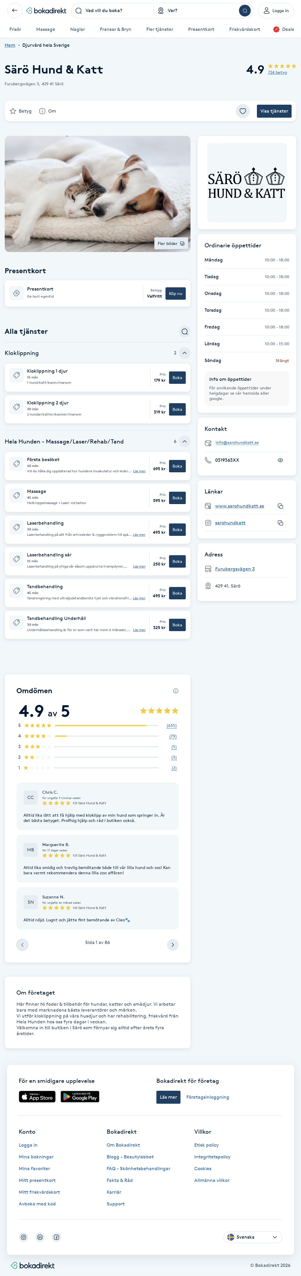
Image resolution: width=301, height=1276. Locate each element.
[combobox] (112, 10)
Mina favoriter (34, 1168)
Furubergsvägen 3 (235, 569)
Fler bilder (168, 243)
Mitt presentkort (37, 1180)
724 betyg (277, 72)
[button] (97, 293)
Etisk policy (206, 1145)
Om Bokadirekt (123, 1145)
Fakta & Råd (120, 1180)
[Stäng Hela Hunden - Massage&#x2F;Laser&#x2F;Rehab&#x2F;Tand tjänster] (184, 441)
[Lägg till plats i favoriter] (243, 111)
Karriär (114, 1192)
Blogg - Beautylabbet (130, 1157)
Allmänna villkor (212, 1180)
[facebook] (56, 1237)
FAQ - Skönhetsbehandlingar (138, 1168)
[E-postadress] (249, 443)
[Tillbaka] (14, 10)
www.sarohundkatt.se (239, 506)
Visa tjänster (274, 111)
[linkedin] (40, 1237)
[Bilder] (247, 182)
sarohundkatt (230, 523)
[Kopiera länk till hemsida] (280, 506)
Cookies (202, 1168)
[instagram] (23, 1237)
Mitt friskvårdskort (39, 1192)
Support (116, 1204)
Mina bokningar (36, 1157)
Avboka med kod (37, 1204)
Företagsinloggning (207, 1097)
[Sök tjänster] (184, 331)
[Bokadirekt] (46, 10)
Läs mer (139, 471)
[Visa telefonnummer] (280, 460)
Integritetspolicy (212, 1157)
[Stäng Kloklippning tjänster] (184, 353)
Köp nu (175, 293)
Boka (177, 377)
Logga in (28, 1145)
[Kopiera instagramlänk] (280, 523)
